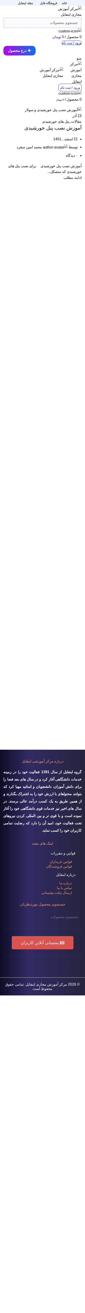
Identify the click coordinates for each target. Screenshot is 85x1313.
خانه (79, 104)
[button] (42, 942)
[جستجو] (9, 917)
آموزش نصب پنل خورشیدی (53, 128)
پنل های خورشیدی (55, 121)
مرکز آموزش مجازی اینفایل (46, 984)
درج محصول (17, 50)
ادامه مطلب (72, 178)
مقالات (76, 121)
